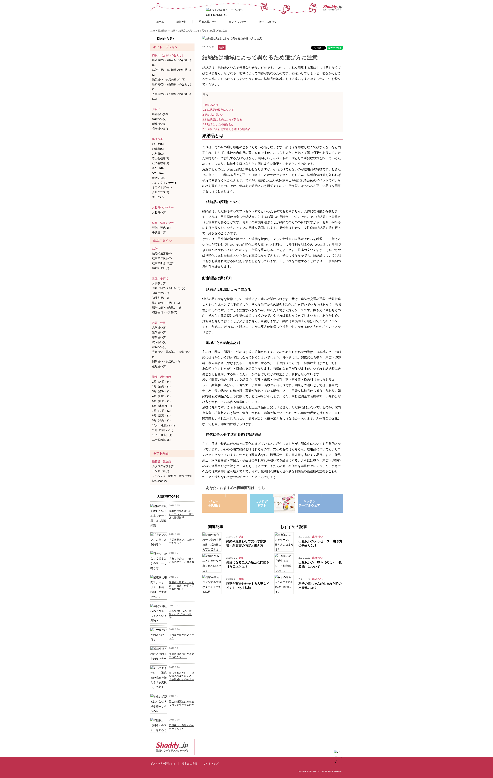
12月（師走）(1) (162, 434)
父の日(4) (158, 173)
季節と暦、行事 (207, 21)
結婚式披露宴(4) (162, 253)
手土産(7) (158, 197)
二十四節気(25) (161, 439)
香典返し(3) (159, 232)
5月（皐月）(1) (161, 401)
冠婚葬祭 (181, 21)
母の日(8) (158, 168)
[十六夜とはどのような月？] (158, 634)
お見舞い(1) (159, 212)
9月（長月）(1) (161, 420)
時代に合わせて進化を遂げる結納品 (226, 129)
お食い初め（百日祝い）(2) (168, 288)
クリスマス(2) (160, 192)
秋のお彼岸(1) (160, 163)
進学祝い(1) (159, 332)
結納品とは (210, 104)
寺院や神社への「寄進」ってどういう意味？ (180, 614)
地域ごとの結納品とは (218, 124)
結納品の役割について (218, 109)
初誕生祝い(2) (160, 292)
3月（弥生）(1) (161, 391)
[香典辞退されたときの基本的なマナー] (158, 653)
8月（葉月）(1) (161, 415)
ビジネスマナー (237, 21)
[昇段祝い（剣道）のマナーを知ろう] (158, 725)
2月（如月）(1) (161, 386)
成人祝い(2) (159, 342)
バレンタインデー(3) (164, 182)
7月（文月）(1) (161, 410)
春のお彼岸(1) (160, 158)
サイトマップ (210, 763)
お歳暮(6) (158, 148)
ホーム (160, 21)
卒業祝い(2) (159, 337)
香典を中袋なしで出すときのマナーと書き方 (181, 560)
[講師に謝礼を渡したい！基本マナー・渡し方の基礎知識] (158, 515)
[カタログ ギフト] (273, 495)
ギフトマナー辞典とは (162, 763)
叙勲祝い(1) (159, 366)
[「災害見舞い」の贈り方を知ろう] (158, 539)
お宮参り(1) (159, 283)
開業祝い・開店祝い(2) (166, 361)
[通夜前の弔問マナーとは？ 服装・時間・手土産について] (158, 587)
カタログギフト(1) (163, 466)
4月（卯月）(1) (161, 396)
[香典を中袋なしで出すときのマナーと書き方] (158, 560)
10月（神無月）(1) (163, 425)
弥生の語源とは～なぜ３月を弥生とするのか (181, 703)
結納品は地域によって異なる (222, 119)
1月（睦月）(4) (161, 381)
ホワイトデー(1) (162, 187)
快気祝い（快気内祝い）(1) (168, 79)
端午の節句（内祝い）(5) (167, 307)
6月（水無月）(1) (162, 405)
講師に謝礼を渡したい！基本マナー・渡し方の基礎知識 (181, 514)
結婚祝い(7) (159, 118)
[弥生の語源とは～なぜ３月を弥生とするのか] (158, 703)
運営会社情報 (189, 763)
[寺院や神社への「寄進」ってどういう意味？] (158, 613)
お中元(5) (158, 143)
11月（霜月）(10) (162, 430)
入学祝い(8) (159, 327)
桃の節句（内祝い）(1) (166, 302)
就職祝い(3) (159, 346)
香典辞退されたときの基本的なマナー (181, 656)
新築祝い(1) (159, 123)
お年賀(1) (158, 153)
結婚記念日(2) (160, 268)
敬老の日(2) (159, 177)
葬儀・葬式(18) (161, 227)
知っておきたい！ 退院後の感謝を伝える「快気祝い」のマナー (181, 676)
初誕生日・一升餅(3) (164, 312)
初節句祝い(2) (160, 297)
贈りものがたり (268, 21)
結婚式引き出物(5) (163, 263)
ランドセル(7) (160, 471)
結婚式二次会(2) (162, 258)
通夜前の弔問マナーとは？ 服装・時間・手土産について (181, 585)
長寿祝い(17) (160, 128)
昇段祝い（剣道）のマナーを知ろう (181, 727)
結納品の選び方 (213, 114)
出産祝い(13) (160, 114)
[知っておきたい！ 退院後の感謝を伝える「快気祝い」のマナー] (158, 677)
